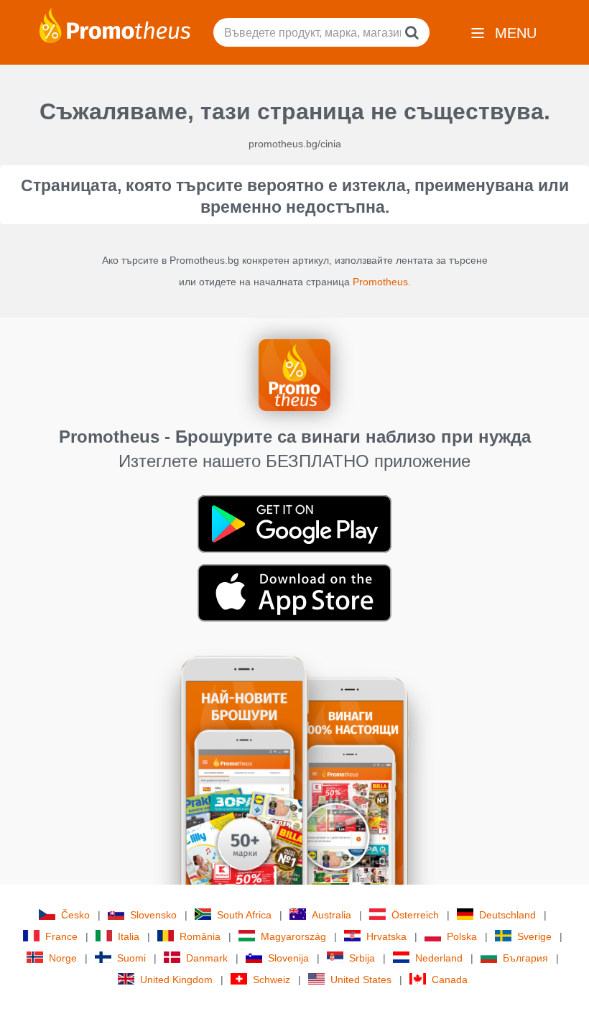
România (200, 936)
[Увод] (115, 24)
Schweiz (271, 979)
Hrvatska (386, 936)
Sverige (534, 936)
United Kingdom (176, 979)
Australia (331, 915)
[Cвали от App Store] (294, 592)
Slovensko (153, 915)
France (61, 936)
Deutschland (507, 915)
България (525, 958)
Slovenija (288, 958)
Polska (462, 936)
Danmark (207, 958)
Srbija (362, 958)
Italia (128, 936)
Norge (63, 958)
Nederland (439, 958)
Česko (75, 915)
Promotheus (380, 281)
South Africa (244, 915)
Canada (450, 979)
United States (360, 979)
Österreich (415, 915)
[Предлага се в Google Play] (294, 523)
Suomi (131, 958)
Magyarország (293, 936)
